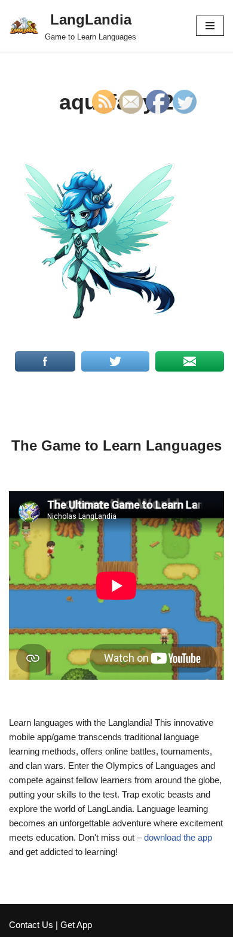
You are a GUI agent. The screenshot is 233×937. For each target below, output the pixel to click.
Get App (76, 925)
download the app (178, 837)
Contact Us (31, 925)
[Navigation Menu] (210, 26)
